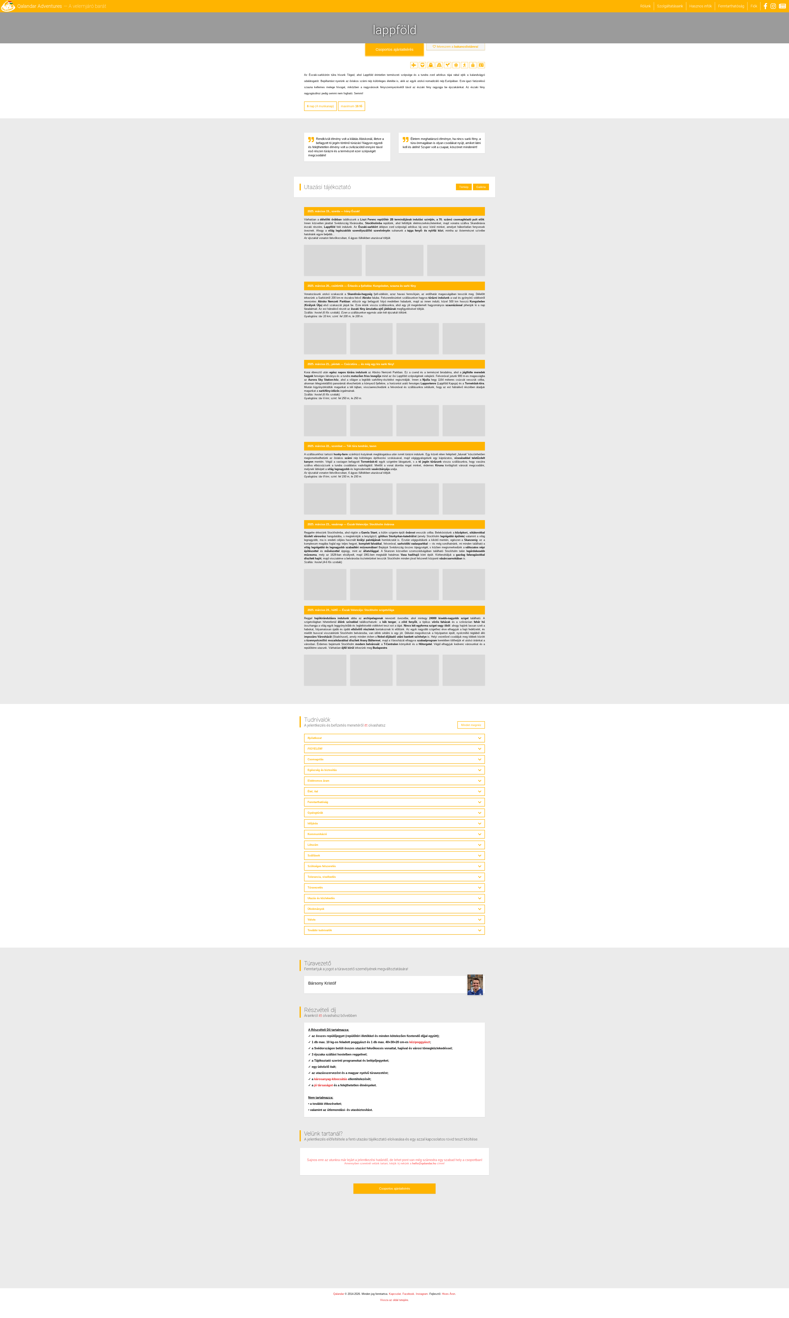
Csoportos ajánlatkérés (394, 1188)
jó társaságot (323, 1085)
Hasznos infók (700, 6)
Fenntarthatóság (731, 6)
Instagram (422, 1293)
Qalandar (338, 1293)
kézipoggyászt (419, 1042)
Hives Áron (448, 1293)
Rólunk (645, 6)
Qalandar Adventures (39, 6)
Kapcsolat (395, 1293)
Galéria (481, 187)
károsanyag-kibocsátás (330, 1079)
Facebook (408, 1293)
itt (366, 725)
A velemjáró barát (87, 6)
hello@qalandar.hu (424, 1163)
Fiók (754, 6)
